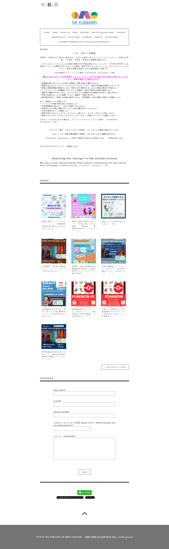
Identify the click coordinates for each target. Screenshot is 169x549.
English (44, 49)
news (55, 32)
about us (65, 32)
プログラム (53, 130)
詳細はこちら (72, 146)
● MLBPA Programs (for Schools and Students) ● (84, 42)
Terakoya (87, 37)
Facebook (91, 73)
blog (74, 32)
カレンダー (91, 130)
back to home (84, 513)
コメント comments (64, 436)
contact (121, 32)
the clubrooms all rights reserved (63, 537)
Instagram (103, 73)
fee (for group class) (103, 32)
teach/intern (58, 37)
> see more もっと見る (115, 367)
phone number (61, 412)
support (98, 37)
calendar (84, 32)
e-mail (57, 401)
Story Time (73, 37)
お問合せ (112, 138)
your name (60, 390)
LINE (112, 73)
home (47, 32)
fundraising (111, 37)
